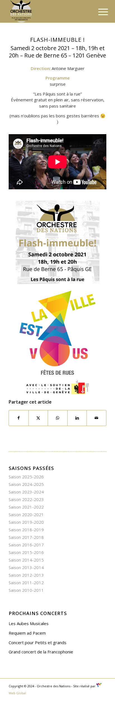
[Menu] (99, 12)
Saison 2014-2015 (26, 560)
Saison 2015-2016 (26, 552)
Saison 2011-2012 (26, 582)
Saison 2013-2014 (26, 567)
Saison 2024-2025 (26, 484)
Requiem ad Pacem (27, 633)
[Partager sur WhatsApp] (57, 418)
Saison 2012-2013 (26, 575)
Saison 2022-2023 (26, 499)
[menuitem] (99, 12)
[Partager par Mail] (96, 418)
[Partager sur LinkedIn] (77, 418)
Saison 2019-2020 (26, 522)
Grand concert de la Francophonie (41, 652)
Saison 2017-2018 (26, 537)
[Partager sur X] (38, 418)
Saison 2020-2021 (26, 514)
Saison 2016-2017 (26, 545)
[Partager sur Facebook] (18, 418)
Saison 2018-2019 (26, 529)
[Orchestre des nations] (48, 11)
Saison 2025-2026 (26, 476)
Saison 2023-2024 (26, 492)
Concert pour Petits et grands (37, 642)
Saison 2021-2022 (26, 507)
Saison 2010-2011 (26, 590)
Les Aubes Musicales (29, 623)
